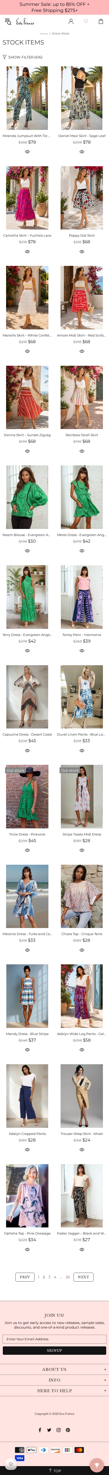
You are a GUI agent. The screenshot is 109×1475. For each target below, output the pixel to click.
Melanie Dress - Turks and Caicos (27, 934)
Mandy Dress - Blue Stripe (27, 1034)
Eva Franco (25, 21)
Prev (25, 1277)
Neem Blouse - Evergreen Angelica (27, 535)
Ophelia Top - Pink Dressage (27, 1233)
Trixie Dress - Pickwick (27, 834)
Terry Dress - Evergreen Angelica (27, 635)
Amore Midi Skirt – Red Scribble (81, 335)
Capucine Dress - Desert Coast (27, 734)
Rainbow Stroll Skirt (82, 435)
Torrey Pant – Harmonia (81, 635)
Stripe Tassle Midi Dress (82, 834)
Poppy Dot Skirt (82, 235)
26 (68, 1277)
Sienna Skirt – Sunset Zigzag (27, 435)
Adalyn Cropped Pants (27, 1134)
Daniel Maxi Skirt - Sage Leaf (81, 136)
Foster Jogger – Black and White (81, 1233)
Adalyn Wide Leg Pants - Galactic (81, 1034)
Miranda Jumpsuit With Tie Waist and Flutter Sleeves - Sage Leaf (27, 136)
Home (44, 33)
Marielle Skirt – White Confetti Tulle (27, 335)
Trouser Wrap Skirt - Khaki (82, 1134)
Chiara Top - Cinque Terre (81, 934)
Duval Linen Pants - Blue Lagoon (81, 734)
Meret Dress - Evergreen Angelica (81, 535)
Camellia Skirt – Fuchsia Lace (27, 235)
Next (83, 1277)
